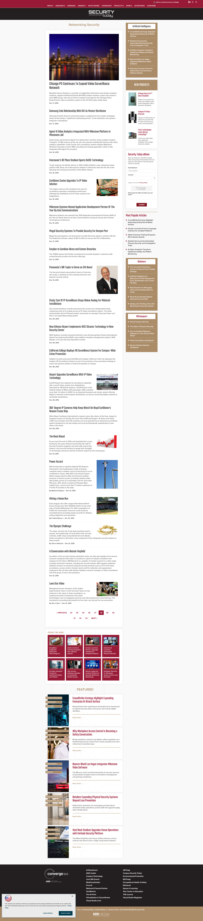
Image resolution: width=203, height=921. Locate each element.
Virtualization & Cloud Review (98, 897)
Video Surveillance (52, 834)
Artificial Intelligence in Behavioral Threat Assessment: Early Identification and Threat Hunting (142, 279)
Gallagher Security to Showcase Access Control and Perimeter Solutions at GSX (111, 675)
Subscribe (151, 6)
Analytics (49, 772)
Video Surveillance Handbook (142, 340)
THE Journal (128, 894)
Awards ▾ (82, 6)
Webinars (71, 6)
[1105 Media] (53, 881)
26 (89, 613)
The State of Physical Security (141, 326)
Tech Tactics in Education (133, 891)
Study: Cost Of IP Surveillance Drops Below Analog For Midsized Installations (79, 302)
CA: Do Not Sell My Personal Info (132, 910)
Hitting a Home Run (58, 498)
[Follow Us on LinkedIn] (189, 2)
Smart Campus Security (139, 322)
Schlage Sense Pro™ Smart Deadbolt (145, 95)
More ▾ (129, 6)
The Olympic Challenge (60, 526)
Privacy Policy (143, 182)
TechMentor (91, 891)
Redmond (127, 885)
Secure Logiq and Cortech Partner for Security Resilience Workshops (92, 674)
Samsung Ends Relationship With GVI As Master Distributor (77, 111)
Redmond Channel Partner (97, 888)
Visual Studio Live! (93, 901)
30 (113, 613)
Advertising (139, 6)
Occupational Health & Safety (135, 882)
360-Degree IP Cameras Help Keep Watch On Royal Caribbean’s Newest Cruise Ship (80, 410)
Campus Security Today (132, 873)
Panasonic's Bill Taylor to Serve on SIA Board (70, 267)
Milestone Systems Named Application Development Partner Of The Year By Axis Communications (82, 209)
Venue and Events (52, 829)
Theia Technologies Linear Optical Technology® (145, 132)
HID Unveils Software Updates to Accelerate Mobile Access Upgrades (73, 675)
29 (107, 613)
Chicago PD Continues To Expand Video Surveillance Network (79, 86)
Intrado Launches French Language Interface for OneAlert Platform (92, 651)
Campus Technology (94, 876)
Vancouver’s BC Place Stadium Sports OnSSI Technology (76, 160)
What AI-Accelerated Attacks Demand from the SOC (141, 298)
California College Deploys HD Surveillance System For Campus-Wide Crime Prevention (82, 352)
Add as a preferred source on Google (167, 2)
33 (86, 618)
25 (83, 613)
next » (94, 618)
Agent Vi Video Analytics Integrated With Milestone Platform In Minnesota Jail (80, 133)
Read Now (77, 718)
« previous (61, 613)
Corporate (49, 706)
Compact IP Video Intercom (144, 113)
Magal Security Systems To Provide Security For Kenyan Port (78, 231)
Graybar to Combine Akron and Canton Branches (72, 249)
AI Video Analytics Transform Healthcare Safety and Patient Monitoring (55, 675)
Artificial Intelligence (53, 698)
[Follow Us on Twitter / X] (192, 2)
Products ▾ (119, 6)
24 (77, 613)
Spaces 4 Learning (130, 888)
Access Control (51, 731)
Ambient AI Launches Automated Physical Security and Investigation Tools (110, 652)
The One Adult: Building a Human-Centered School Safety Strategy (142, 269)
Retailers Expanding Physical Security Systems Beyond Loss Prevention (95, 798)
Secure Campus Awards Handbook (139, 346)
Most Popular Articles (136, 215)
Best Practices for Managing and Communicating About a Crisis (141, 290)
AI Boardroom (91, 870)
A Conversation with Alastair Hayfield (67, 551)
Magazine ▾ (60, 6)
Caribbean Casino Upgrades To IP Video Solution (68, 182)
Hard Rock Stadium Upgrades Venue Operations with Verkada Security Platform (95, 831)
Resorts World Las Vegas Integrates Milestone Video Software (95, 766)
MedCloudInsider (93, 882)
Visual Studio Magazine (132, 897)
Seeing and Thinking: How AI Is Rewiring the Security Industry (142, 305)
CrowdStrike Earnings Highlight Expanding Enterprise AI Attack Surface (93, 700)
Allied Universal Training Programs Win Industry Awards (74, 651)
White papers (93, 6)
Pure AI (89, 885)
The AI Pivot (91, 894)
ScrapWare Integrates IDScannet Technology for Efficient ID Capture (54, 652)
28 (101, 613)
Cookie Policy (100, 910)
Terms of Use (114, 910)
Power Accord (56, 461)
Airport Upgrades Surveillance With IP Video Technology (70, 376)
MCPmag (126, 879)
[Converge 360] (56, 874)
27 (95, 613)
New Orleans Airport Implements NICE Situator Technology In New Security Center (81, 328)
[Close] (72, 896)
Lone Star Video (56, 583)
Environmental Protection (133, 876)
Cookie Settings (48, 913)
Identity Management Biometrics (57, 739)
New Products (141, 84)
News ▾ (50, 6)
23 (71, 613)
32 (80, 618)
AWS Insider (91, 873)
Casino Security (51, 764)
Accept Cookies (66, 913)
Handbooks (107, 6)
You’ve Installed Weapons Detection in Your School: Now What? (142, 333)
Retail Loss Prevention (54, 796)
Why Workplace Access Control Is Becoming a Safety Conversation (95, 733)
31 (74, 618)
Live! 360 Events (92, 879)
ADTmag (126, 870)
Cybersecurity (51, 702)
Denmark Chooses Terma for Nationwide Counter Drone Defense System (141, 70)
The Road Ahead (57, 436)
